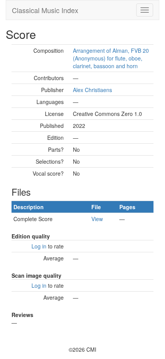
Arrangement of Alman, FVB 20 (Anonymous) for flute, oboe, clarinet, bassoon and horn (111, 58)
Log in (38, 246)
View (97, 219)
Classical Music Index (45, 10)
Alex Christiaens (92, 90)
